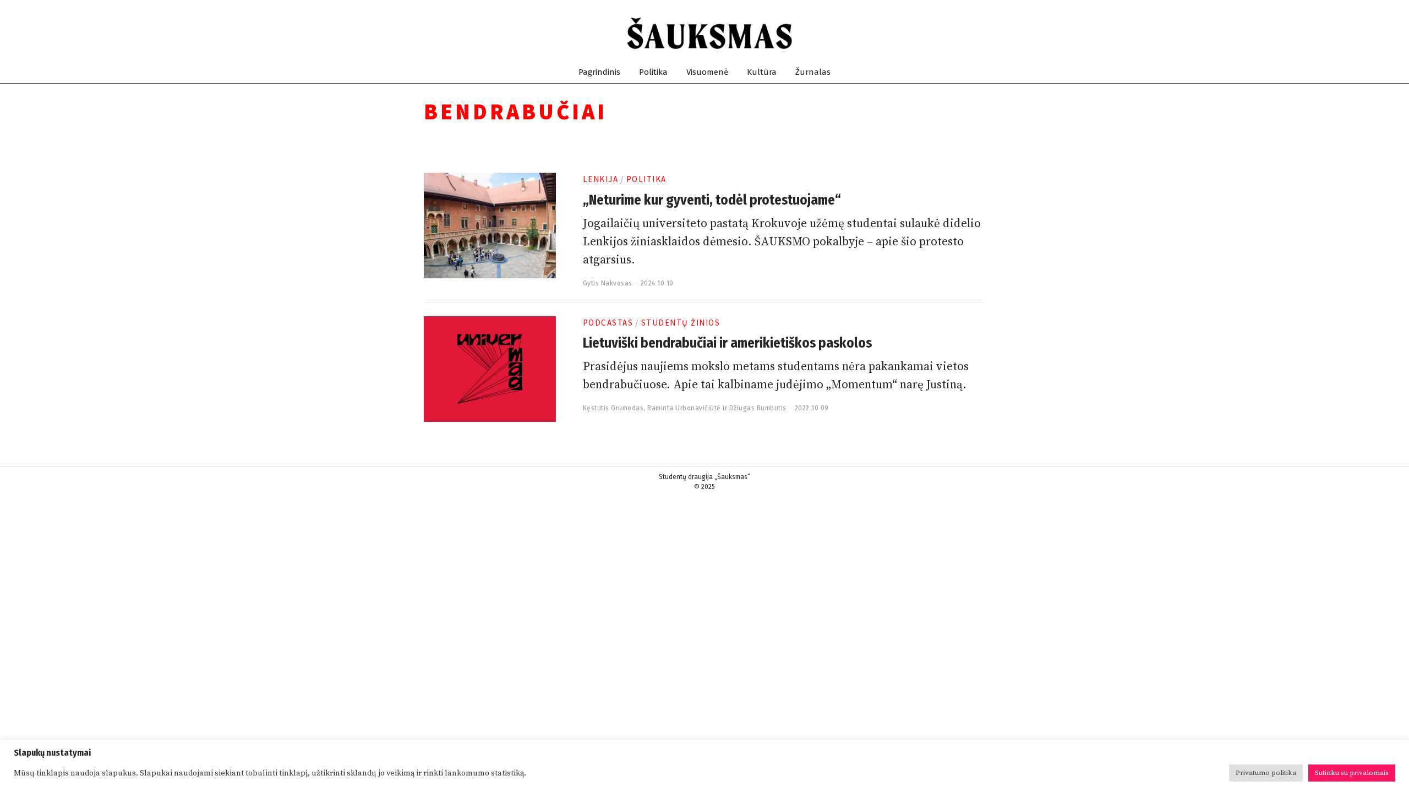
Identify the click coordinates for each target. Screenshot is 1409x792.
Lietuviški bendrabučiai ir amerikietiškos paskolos (727, 343)
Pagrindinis (599, 72)
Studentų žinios (680, 322)
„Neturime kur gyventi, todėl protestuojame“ (712, 200)
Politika (653, 72)
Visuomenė (707, 72)
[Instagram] (940, 33)
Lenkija (601, 179)
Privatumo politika (1266, 772)
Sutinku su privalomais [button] (1352, 772)
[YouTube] (953, 33)
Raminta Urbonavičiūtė (684, 408)
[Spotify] (966, 33)
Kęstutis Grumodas (613, 408)
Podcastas (608, 322)
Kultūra (762, 72)
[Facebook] (926, 33)
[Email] (979, 33)
